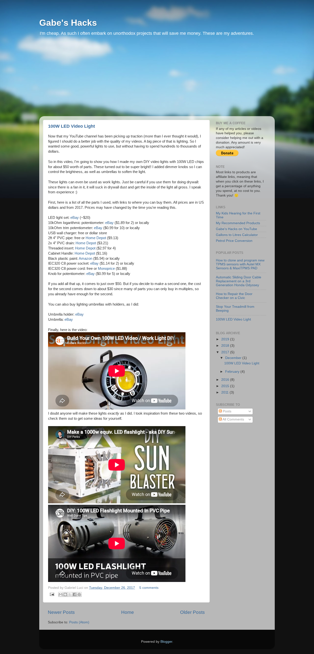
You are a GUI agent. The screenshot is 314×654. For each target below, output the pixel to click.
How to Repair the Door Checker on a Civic (234, 296)
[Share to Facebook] (74, 594)
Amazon (85, 258)
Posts (226, 411)
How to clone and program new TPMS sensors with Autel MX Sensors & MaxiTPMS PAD (240, 264)
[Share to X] (69, 594)
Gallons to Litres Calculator (237, 235)
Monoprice (106, 269)
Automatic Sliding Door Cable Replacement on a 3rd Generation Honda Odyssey (238, 281)
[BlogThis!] (65, 594)
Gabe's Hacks (68, 23)
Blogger (166, 641)
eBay (74, 218)
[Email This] (60, 594)
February (232, 371)
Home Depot (96, 238)
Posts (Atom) (79, 622)
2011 (225, 392)
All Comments (233, 419)
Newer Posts (61, 612)
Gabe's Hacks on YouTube (236, 229)
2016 (225, 380)
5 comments (148, 588)
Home (127, 612)
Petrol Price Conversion (234, 241)
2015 (225, 386)
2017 (225, 352)
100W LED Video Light (71, 126)
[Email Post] (51, 594)
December (233, 358)
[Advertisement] (157, 79)
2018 (225, 345)
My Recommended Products (238, 223)
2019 (225, 339)
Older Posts (192, 612)
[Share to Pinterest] (79, 594)
